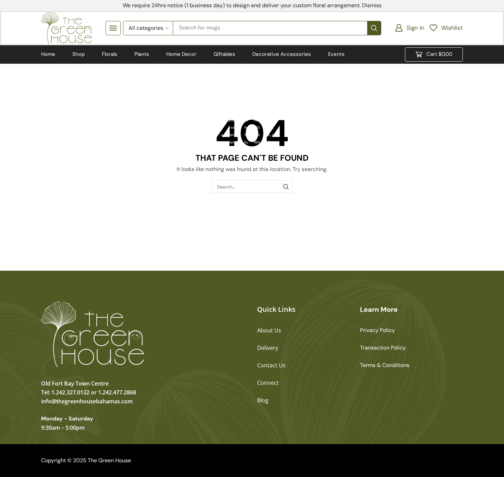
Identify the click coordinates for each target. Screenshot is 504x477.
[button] (113, 28)
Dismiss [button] (372, 5)
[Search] (374, 28)
